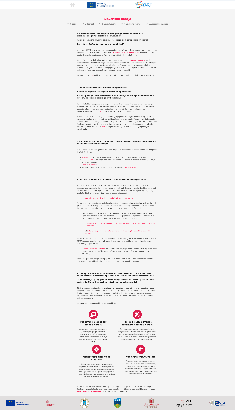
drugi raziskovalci (130, 167)
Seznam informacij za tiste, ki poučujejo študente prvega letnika (107, 198)
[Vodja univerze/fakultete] (140, 349)
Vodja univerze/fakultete (140, 356)
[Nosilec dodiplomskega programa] (96, 349)
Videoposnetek (88, 160)
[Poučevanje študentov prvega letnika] (93, 314)
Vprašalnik (86, 157)
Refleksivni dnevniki (89, 165)
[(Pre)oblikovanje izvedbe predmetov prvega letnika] (137, 314)
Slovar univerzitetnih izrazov (93, 249)
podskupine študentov (136, 60)
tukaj (92, 75)
